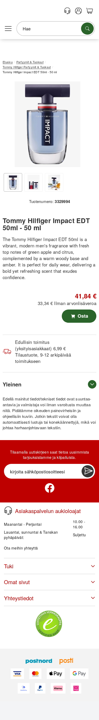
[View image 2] (33, 182)
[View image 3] (54, 182)
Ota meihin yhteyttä (21, 548)
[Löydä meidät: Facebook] (49, 488)
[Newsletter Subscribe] (88, 471)
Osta (82, 315)
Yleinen (12, 384)
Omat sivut (17, 582)
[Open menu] (8, 28)
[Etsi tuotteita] (87, 28)
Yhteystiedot (19, 598)
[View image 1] (13, 182)
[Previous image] (10, 125)
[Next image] (84, 125)
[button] (47, 124)
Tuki (8, 566)
